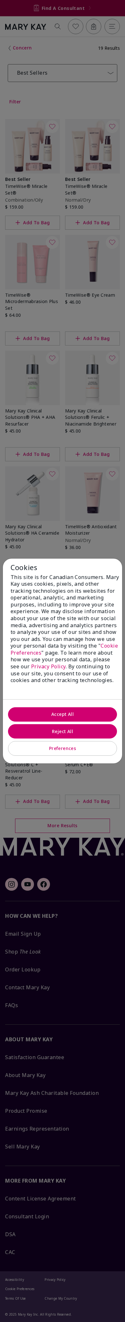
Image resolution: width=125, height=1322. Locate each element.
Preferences (62, 748)
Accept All (62, 714)
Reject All (62, 731)
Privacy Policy (48, 666)
